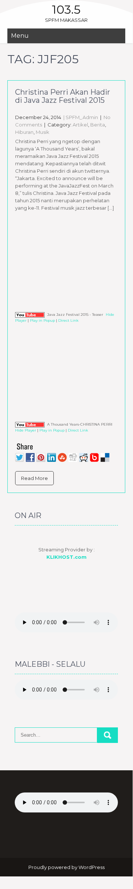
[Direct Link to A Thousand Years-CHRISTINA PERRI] (30, 424)
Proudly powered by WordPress (66, 867)
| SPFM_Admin (80, 117)
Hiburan (24, 132)
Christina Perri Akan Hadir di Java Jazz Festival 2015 (62, 96)
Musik (42, 132)
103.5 (66, 9)
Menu (20, 35)
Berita (97, 125)
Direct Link (68, 320)
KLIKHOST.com (66, 557)
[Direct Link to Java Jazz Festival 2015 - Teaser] (30, 314)
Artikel (80, 125)
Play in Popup (42, 320)
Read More (34, 478)
